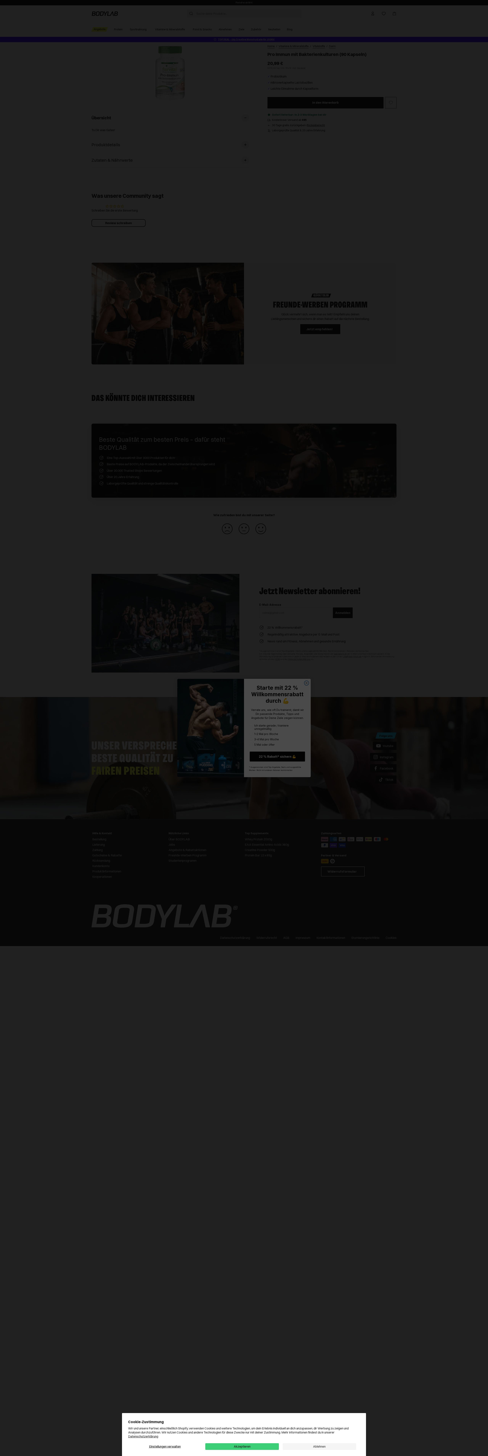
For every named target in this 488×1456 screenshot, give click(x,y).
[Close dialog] (306, 683)
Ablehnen (319, 1446)
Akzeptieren (242, 1446)
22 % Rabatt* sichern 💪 (277, 756)
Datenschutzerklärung (143, 1436)
